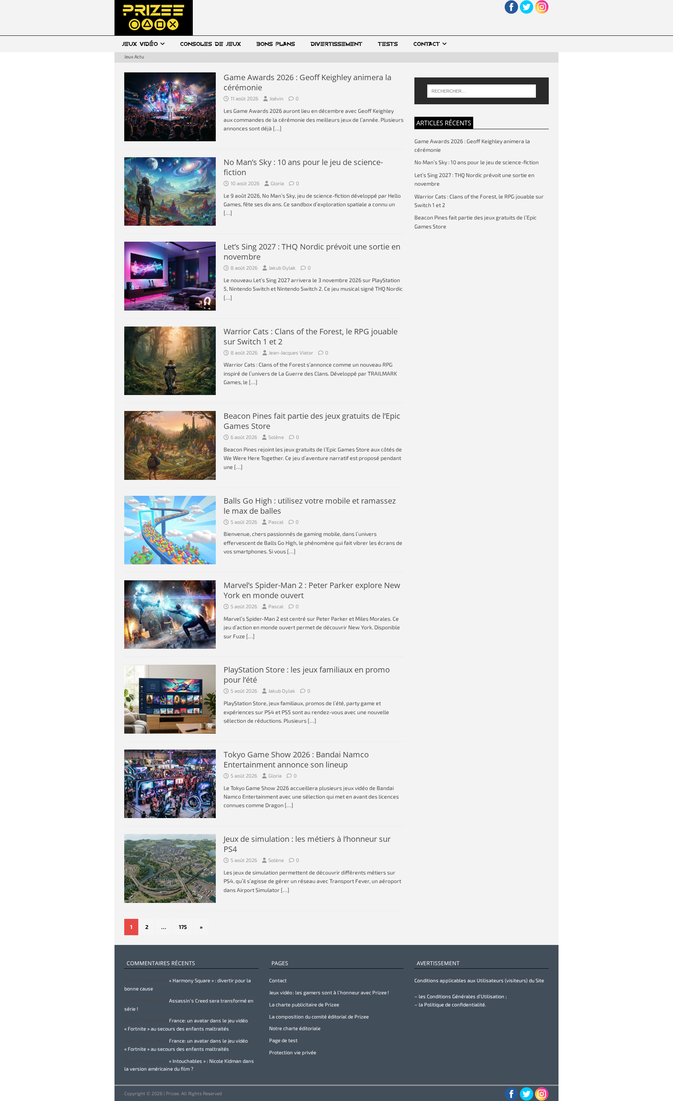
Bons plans (276, 43)
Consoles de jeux (210, 43)
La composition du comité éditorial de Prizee (319, 1016)
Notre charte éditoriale (295, 1028)
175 (183, 927)
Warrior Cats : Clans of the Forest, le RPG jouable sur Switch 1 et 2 (311, 336)
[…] (277, 128)
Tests (388, 43)
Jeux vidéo (140, 43)
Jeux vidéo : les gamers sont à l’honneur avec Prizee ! (329, 992)
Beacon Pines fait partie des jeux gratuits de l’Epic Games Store (312, 421)
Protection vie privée (292, 1052)
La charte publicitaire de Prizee (304, 1004)
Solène (276, 437)
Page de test (283, 1040)
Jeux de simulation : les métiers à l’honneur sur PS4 (307, 844)
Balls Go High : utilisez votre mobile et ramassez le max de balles (310, 505)
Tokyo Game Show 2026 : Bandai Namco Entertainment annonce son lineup (296, 759)
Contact (427, 43)
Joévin (277, 98)
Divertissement (337, 43)
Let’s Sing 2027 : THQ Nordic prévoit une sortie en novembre (312, 251)
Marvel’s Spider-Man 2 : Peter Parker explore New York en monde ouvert (312, 590)
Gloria (277, 183)
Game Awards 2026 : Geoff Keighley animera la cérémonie (307, 82)
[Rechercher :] (481, 91)
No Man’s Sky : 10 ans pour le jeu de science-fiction (303, 167)
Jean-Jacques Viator (291, 352)
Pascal (276, 522)
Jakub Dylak (282, 268)
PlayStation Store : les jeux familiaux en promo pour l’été (307, 674)
